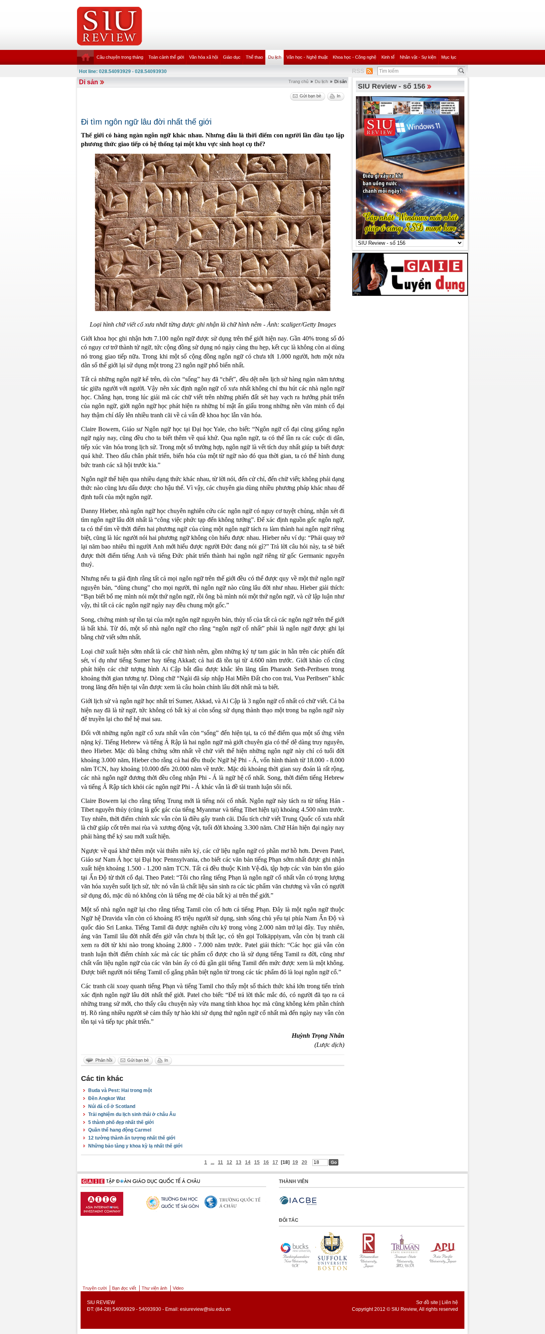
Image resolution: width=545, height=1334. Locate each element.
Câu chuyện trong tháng (120, 57)
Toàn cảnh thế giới (166, 57)
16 (266, 1162)
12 (229, 1162)
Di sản (88, 82)
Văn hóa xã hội (203, 57)
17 (275, 1162)
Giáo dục (232, 57)
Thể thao (254, 57)
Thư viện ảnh (154, 1288)
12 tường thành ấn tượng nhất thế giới (131, 1138)
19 (295, 1162)
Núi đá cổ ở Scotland (111, 1106)
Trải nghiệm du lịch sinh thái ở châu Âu (132, 1114)
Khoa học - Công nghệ (354, 57)
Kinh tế (388, 57)
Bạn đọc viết (124, 1288)
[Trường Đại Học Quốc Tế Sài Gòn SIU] (96, 1202)
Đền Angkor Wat (106, 1098)
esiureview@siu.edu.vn (205, 1309)
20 (304, 1162)
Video (178, 1288)
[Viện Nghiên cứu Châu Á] (220, 1202)
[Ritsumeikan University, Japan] (325, 1251)
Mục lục (448, 57)
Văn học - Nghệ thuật (307, 57)
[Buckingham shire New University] (435, 1251)
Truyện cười (95, 1288)
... (212, 1162)
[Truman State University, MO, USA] (362, 1251)
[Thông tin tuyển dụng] (410, 274)
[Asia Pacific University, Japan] (398, 1251)
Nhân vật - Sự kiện (418, 57)
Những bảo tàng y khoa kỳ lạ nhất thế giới (135, 1146)
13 (238, 1162)
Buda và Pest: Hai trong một (120, 1090)
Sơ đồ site (427, 1302)
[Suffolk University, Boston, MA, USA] (288, 1251)
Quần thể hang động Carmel (119, 1130)
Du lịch (274, 57)
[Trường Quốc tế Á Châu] (158, 1202)
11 (220, 1162)
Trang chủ (298, 81)
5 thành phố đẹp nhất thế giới (121, 1122)
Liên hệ (450, 1302)
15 (257, 1162)
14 (248, 1162)
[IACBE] (298, 1201)
